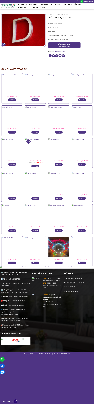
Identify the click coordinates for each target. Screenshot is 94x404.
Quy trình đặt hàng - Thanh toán (74, 282)
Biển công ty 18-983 (82, 161)
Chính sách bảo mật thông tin (73, 278)
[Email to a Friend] (56, 55)
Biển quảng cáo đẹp (62, 14)
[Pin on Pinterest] (60, 55)
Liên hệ (35, 7)
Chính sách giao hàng (71, 291)
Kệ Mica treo (82, 128)
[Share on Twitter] (53, 55)
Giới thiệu (22, 4)
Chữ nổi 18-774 (12, 161)
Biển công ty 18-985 (82, 194)
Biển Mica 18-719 (35, 259)
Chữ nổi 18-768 (58, 259)
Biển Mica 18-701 (59, 194)
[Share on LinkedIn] (63, 55)
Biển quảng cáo (46, 4)
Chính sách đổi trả (69, 287)
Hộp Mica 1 (12, 227)
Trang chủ (51, 14)
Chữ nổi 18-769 (58, 161)
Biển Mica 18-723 (59, 227)
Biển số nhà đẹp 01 (35, 161)
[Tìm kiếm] (77, 1)
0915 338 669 (8, 401)
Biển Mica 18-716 (59, 96)
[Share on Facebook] (50, 55)
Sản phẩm (33, 4)
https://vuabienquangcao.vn (18, 309)
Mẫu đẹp (77, 4)
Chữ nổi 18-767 (35, 194)
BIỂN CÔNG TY (23, 7)
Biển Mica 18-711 (82, 259)
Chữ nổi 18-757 (35, 227)
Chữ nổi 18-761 (12, 128)
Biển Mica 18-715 (12, 96)
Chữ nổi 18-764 (35, 128)
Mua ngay (12, 99)
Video (42, 7)
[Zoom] (4, 44)
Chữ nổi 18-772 (12, 259)
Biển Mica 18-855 (35, 96)
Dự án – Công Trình (63, 4)
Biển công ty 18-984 (82, 96)
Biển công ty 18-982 (58, 128)
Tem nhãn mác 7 (82, 227)
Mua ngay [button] (35, 166)
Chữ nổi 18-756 (12, 194)
